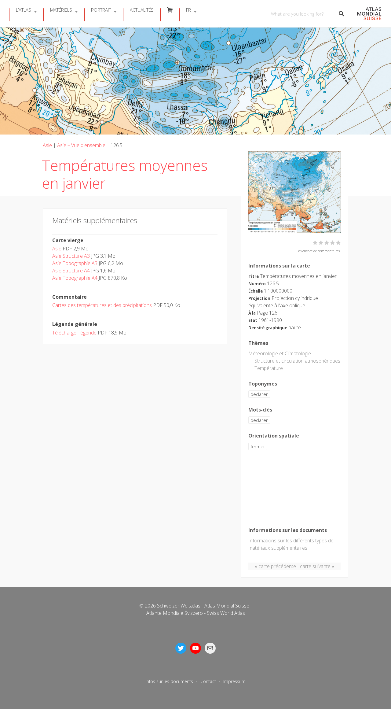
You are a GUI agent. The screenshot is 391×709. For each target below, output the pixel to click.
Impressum (234, 681)
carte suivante (315, 566)
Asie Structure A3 (71, 256)
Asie (47, 145)
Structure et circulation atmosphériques (297, 360)
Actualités (142, 10)
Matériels (61, 10)
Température (268, 368)
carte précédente (277, 566)
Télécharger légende (74, 332)
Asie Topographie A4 (74, 278)
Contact (208, 681)
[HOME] (366, 14)
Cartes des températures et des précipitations (102, 305)
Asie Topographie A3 (74, 263)
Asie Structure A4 (71, 270)
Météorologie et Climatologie (279, 353)
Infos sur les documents (169, 681)
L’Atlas (23, 10)
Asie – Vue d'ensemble (81, 145)
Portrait (101, 10)
